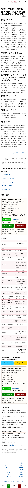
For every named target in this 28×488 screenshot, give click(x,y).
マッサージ (7, 472)
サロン (7, 463)
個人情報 (21, 476)
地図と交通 (11, 445)
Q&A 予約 (21, 363)
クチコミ (8, 363)
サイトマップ (7, 476)
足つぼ (7, 474)
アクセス (7, 465)
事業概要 (21, 474)
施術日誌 (21, 467)
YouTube (14, 479)
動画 (21, 465)
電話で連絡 (21, 225)
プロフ (7, 467)
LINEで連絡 (8, 225)
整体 (21, 472)
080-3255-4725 (15, 219)
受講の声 (21, 469)
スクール (7, 469)
